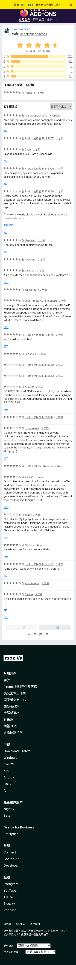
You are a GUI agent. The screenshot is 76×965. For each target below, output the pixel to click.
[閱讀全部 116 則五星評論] (38, 56)
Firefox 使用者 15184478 (39, 334)
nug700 (29, 386)
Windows (10, 757)
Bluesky (9, 903)
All (5, 790)
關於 (7, 680)
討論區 (8, 719)
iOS (6, 771)
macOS (9, 764)
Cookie (20, 923)
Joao (27, 514)
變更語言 (8, 945)
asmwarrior (31, 289)
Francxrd (30, 92)
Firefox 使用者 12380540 (39, 364)
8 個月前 (55, 115)
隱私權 (7, 923)
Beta (7, 815)
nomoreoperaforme (36, 115)
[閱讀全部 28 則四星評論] (38, 61)
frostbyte (30, 259)
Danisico (29, 270)
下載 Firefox (26, 4)
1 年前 (59, 138)
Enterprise (11, 834)
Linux (7, 784)
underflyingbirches (33, 34)
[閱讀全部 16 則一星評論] (38, 76)
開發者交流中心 (15, 700)
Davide (29, 594)
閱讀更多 (8, 224)
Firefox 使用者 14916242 (39, 417)
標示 (6, 130)
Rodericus (30, 353)
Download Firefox (17, 751)
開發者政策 (11, 706)
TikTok (9, 897)
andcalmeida (32, 583)
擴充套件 (24, 19)
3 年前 (59, 364)
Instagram (11, 884)
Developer (11, 865)
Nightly (9, 809)
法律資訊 (35, 923)
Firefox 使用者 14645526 (39, 168)
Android (9, 777)
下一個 (55, 627)
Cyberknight (32, 428)
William (28, 545)
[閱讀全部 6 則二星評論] (38, 71)
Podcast (10, 910)
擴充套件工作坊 (15, 693)
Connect (10, 852)
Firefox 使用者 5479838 (39, 465)
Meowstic (30, 240)
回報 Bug (10, 726)
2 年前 (41, 92)
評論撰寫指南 (13, 732)
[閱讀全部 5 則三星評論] (38, 66)
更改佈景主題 (11, 951)
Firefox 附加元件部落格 (20, 687)
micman (29, 476)
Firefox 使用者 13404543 (39, 375)
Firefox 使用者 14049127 (39, 564)
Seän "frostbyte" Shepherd (41, 300)
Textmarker (21, 29)
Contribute (11, 859)
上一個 (21, 627)
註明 (13, 930)
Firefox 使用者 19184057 (39, 138)
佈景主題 (38, 19)
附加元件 (10, 673)
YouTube (10, 890)
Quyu (28, 149)
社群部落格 (11, 713)
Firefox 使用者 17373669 (39, 191)
